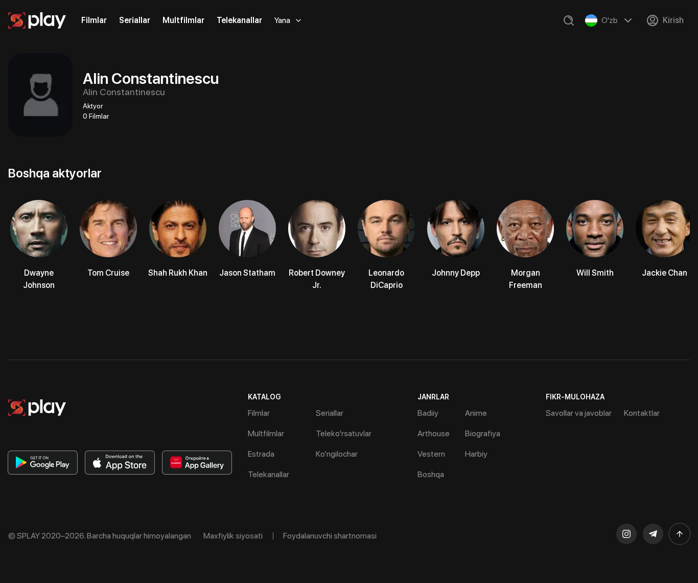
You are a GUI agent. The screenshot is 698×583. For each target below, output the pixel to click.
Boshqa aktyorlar (55, 173)
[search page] (569, 20)
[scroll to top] (679, 534)
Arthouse (433, 433)
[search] (569, 20)
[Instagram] (626, 534)
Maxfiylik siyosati (233, 536)
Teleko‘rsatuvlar (343, 433)
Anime (476, 413)
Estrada (261, 454)
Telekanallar (239, 20)
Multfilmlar (183, 20)
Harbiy (476, 454)
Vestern (431, 454)
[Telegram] (653, 534)
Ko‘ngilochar (337, 454)
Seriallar (134, 20)
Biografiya (482, 433)
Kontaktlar (642, 413)
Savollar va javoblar (579, 413)
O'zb (609, 20)
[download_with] (42, 462)
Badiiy (427, 413)
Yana (282, 20)
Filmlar (94, 20)
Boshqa (430, 474)
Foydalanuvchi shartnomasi (330, 536)
